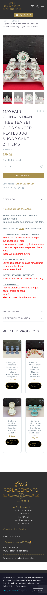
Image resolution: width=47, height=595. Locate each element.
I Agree (38, 590)
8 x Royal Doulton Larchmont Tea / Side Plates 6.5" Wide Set (12, 427)
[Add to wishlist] (41, 166)
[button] (37, 6)
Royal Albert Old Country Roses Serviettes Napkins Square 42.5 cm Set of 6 (34, 369)
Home (5, 21)
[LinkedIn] (23, 187)
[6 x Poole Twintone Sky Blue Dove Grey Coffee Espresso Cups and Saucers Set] (35, 407)
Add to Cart (23, 175)
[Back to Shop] (40, 111)
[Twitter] (15, 187)
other (21, 228)
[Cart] (32, 6)
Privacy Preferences (11, 590)
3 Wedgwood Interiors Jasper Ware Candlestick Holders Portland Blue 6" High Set (12, 369)
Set (32, 184)
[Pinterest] (19, 187)
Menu (42, 6)
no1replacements (12, 542)
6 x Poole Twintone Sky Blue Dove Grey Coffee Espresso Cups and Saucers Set (35, 428)
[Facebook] (11, 187)
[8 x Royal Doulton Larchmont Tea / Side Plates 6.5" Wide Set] (12, 407)
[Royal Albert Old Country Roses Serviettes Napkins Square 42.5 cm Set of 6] (35, 349)
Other (14, 21)
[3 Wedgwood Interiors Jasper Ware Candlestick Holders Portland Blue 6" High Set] (12, 349)
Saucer (26, 184)
